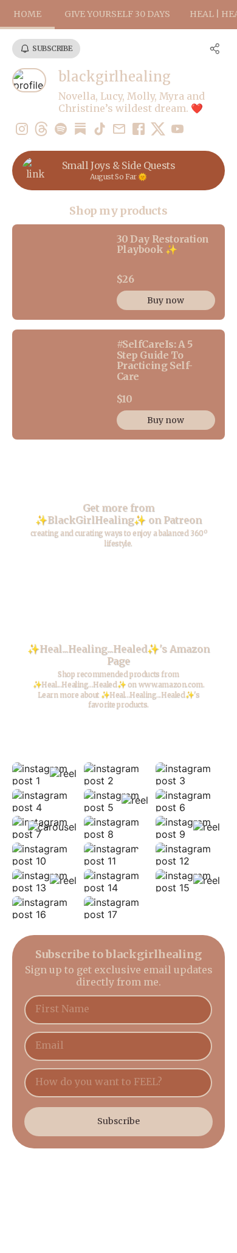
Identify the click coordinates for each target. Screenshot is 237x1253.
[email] (119, 130)
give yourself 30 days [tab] (117, 14)
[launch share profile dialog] (215, 48)
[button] (46, 774)
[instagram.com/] (22, 130)
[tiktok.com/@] (99, 130)
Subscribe (118, 1121)
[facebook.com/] (138, 130)
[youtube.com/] (177, 130)
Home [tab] (27, 14)
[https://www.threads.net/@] (41, 130)
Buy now (165, 300)
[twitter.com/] (158, 130)
